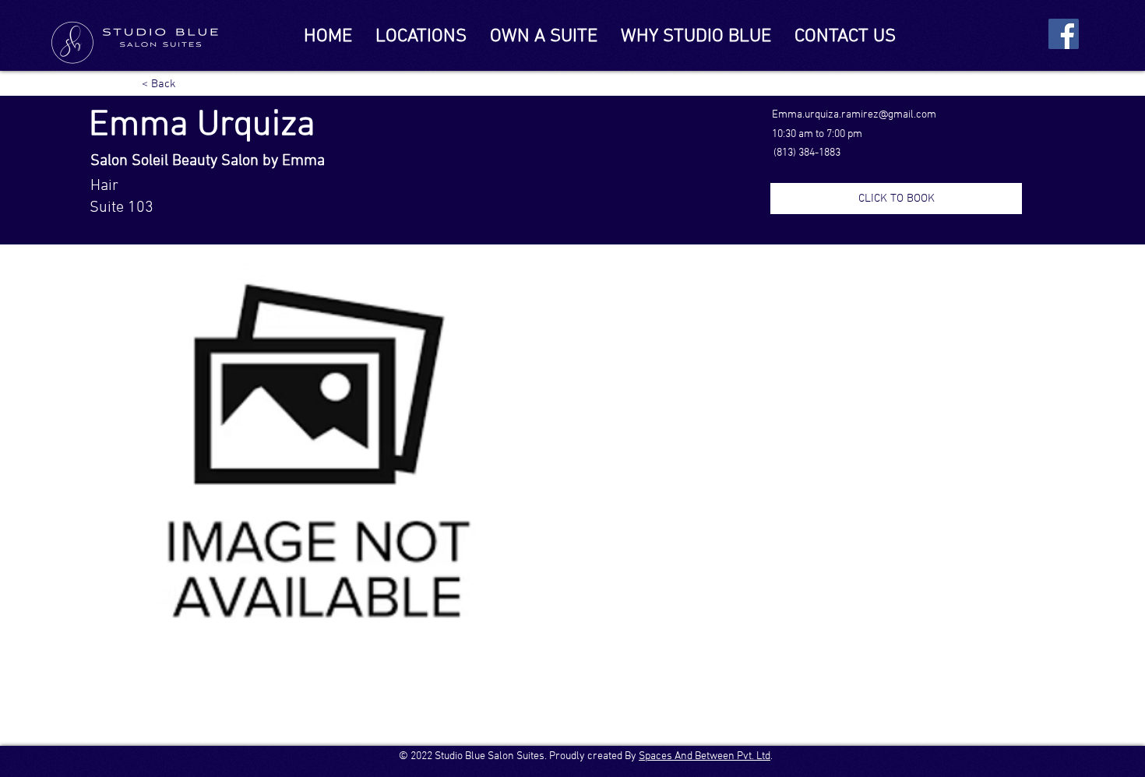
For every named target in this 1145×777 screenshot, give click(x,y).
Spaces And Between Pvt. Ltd (704, 756)
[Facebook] (1063, 34)
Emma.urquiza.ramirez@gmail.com (854, 114)
